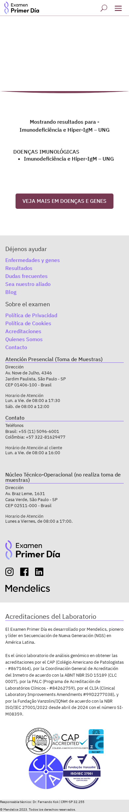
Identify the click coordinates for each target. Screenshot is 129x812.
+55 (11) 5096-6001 (39, 431)
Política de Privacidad (31, 315)
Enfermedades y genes (32, 260)
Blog (11, 292)
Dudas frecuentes (26, 276)
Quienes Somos (24, 339)
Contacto (16, 347)
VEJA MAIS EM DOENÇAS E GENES (64, 201)
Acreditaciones (23, 331)
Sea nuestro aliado (28, 284)
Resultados (18, 268)
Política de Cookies (28, 323)
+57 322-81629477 (45, 437)
